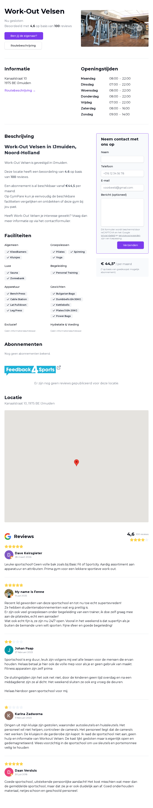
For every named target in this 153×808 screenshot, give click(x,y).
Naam (105, 152)
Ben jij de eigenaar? (23, 36)
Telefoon (107, 166)
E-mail (105, 180)
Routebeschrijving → (20, 90)
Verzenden (130, 245)
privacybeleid (108, 235)
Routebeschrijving (23, 45)
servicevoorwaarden (129, 235)
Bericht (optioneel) (114, 194)
